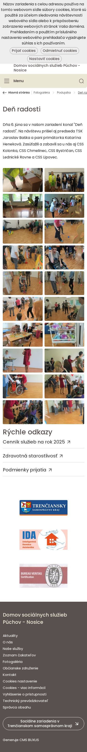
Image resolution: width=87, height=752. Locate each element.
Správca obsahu (17, 707)
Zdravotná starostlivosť (30, 456)
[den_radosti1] (64, 180)
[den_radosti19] (64, 412)
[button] (81, 81)
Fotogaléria (42, 92)
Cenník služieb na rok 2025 (34, 442)
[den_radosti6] (23, 257)
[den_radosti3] (64, 206)
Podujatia (64, 92)
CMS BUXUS (29, 739)
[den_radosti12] (23, 335)
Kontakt (9, 674)
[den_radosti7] (64, 257)
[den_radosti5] (64, 232)
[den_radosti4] (23, 232)
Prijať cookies (24, 50)
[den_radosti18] (23, 412)
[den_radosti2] (23, 206)
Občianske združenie (20, 668)
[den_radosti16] (23, 386)
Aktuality (10, 635)
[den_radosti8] (23, 283)
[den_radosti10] (23, 309)
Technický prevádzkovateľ (25, 700)
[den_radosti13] (64, 335)
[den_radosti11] (64, 309)
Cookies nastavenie (20, 681)
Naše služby (13, 648)
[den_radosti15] (64, 361)
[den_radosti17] (64, 386)
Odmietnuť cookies (60, 50)
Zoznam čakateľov (19, 655)
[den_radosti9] (64, 283)
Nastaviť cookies (44, 58)
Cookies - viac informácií (24, 687)
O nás (8, 642)
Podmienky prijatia (24, 470)
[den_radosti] (23, 180)
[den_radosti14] (23, 361)
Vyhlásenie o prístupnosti (24, 694)
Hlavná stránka (19, 92)
